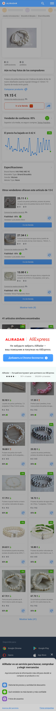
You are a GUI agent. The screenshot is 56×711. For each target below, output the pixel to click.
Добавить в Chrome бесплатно (26, 357)
